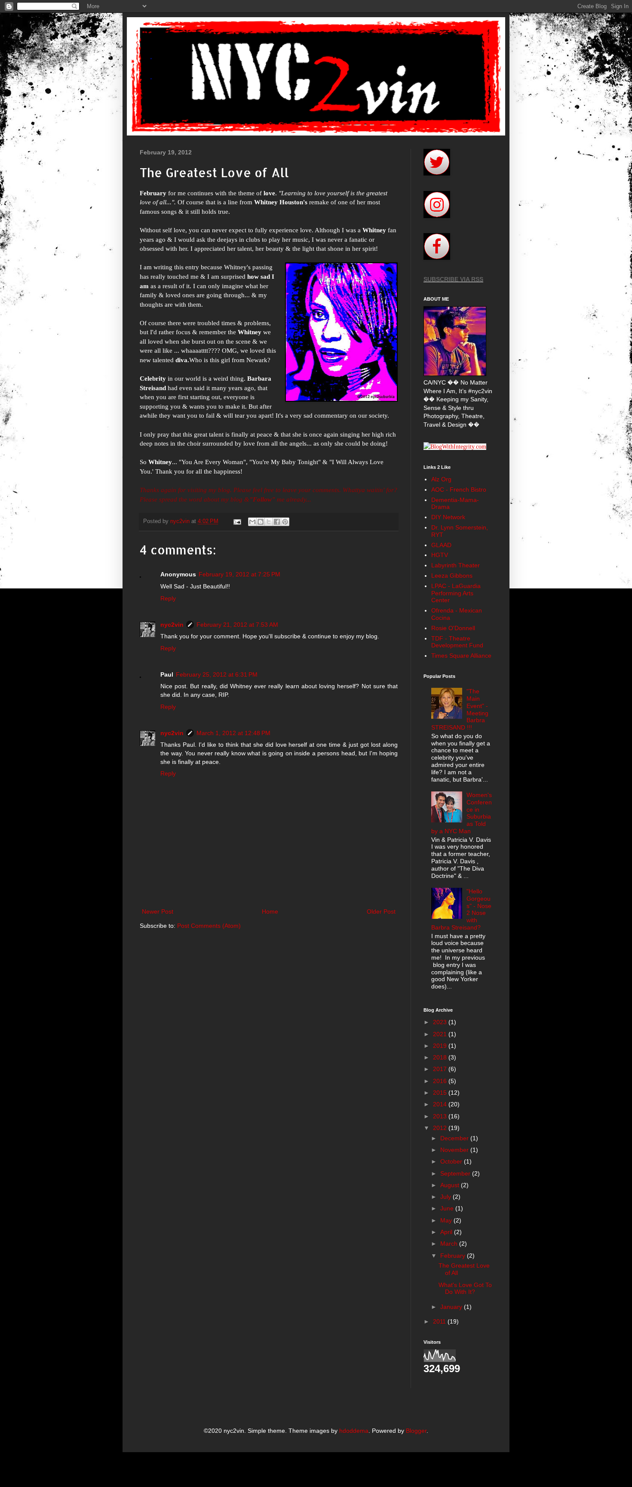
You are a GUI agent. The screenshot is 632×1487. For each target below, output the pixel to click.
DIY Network (448, 517)
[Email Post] (237, 521)
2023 (440, 1022)
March (449, 1243)
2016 (440, 1081)
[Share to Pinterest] (285, 521)
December (455, 1138)
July (446, 1196)
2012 (440, 1127)
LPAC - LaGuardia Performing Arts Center (456, 593)
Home (270, 911)
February (453, 1255)
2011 (440, 1321)
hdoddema (353, 1430)
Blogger (416, 1430)
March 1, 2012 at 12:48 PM (233, 733)
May (447, 1220)
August (450, 1185)
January (452, 1306)
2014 (440, 1104)
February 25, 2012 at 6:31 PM (217, 674)
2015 (440, 1092)
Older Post (381, 911)
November (455, 1149)
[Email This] (252, 521)
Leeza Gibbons (451, 575)
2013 (440, 1116)
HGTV (439, 554)
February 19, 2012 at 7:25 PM (239, 574)
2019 (440, 1045)
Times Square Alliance (461, 655)
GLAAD (441, 545)
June (447, 1208)
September (456, 1173)
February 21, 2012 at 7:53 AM (237, 624)
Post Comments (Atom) (209, 925)
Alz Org (441, 479)
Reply (168, 598)
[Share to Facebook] (277, 521)
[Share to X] (268, 521)
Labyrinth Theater (455, 565)
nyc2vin (172, 624)
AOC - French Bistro (458, 489)
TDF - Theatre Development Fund (457, 642)
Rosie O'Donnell (453, 628)
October (452, 1161)
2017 (440, 1068)
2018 (440, 1057)
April (447, 1231)
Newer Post (157, 911)
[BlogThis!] (260, 521)
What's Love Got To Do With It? (465, 1288)
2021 (440, 1034)
